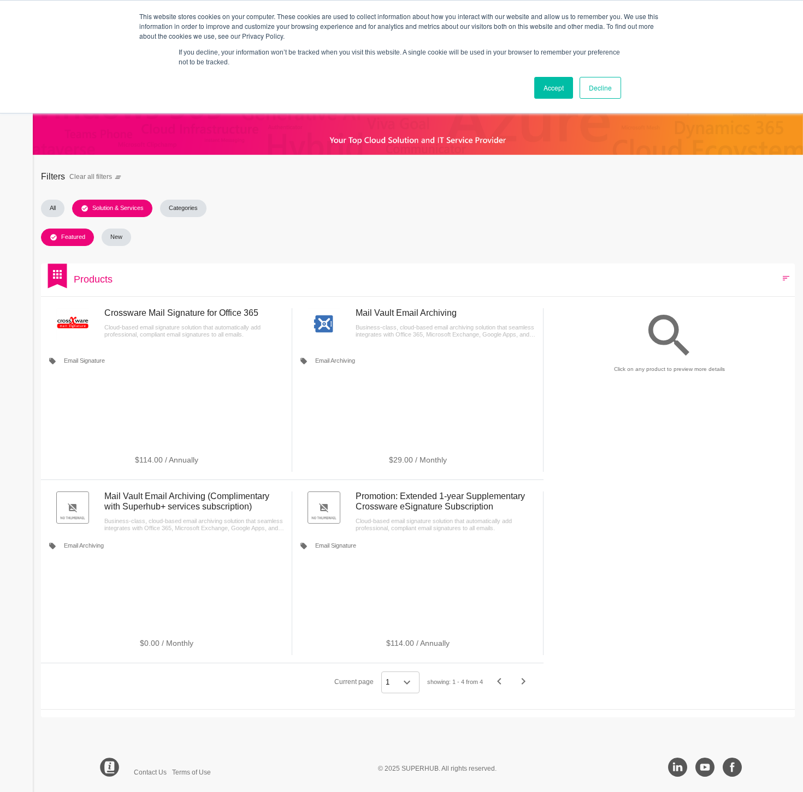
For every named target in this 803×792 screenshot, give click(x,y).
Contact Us (150, 772)
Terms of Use (191, 772)
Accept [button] (554, 87)
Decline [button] (600, 87)
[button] (52, 208)
